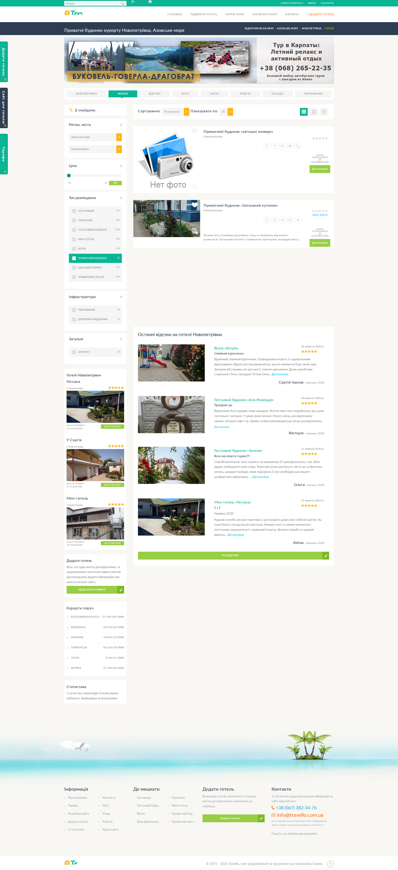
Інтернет (98, 352)
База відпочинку (148, 821)
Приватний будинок (98, 258)
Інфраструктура (82, 297)
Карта (214, 93)
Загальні (76, 339)
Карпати (291, 14)
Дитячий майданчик (98, 319)
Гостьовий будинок (150, 805)
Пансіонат (178, 797)
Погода (278, 93)
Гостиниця (144, 797)
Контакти (327, 3)
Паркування (98, 309)
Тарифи (73, 805)
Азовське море (264, 14)
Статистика (76, 829)
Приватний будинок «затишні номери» (238, 132)
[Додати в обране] (194, 132)
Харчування (313, 93)
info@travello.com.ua (300, 815)
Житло (123, 93)
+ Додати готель (320, 14)
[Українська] (157, 2)
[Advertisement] (233, 287)
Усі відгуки (230, 555)
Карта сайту (110, 829)
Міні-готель (77, 498)
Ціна (73, 166)
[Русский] (140, 2)
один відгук (320, 215)
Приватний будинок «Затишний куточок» (241, 205)
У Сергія (74, 440)
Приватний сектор (184, 821)
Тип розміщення (82, 198)
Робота (245, 93)
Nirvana (73, 382)
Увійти (312, 3)
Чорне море (234, 14)
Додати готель (78, 821)
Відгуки (155, 93)
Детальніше (320, 169)
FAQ (105, 805)
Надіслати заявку (91, 589)
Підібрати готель (203, 14)
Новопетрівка (86, 93)
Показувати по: (204, 111)
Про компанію (77, 797)
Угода (106, 813)
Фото (185, 93)
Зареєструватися (292, 3)
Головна (174, 14)
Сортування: (149, 111)
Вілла (141, 813)
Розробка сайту (78, 813)
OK (115, 183)
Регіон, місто (80, 125)
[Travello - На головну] (73, 12)
